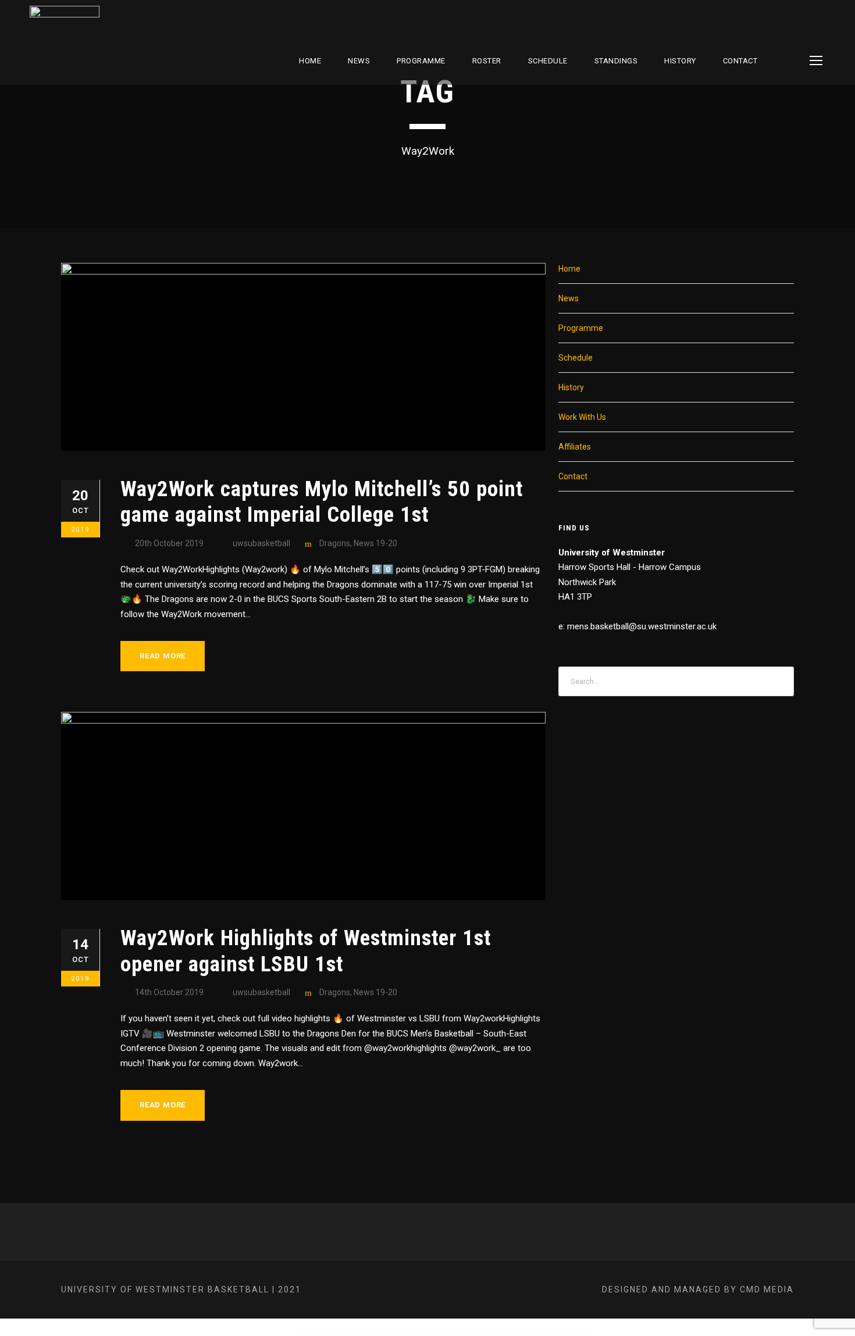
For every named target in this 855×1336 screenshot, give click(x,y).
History (680, 60)
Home (310, 60)
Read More (163, 655)
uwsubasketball (261, 543)
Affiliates (574, 446)
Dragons (334, 543)
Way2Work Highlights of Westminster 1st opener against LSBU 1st (305, 950)
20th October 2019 (169, 543)
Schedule (575, 357)
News (359, 60)
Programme (421, 60)
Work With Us (582, 417)
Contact (740, 60)
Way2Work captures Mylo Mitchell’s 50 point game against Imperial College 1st (321, 501)
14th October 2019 (169, 992)
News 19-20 (375, 543)
